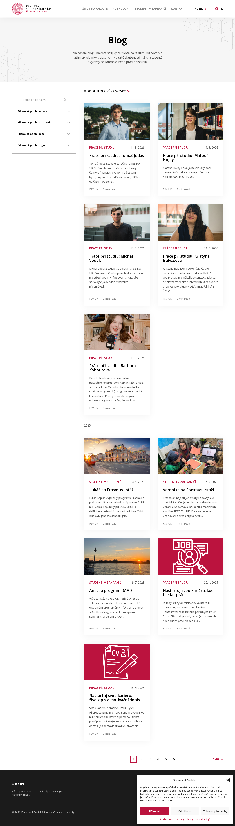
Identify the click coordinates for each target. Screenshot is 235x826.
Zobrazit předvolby (215, 811)
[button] (227, 780)
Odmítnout (185, 811)
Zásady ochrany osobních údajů (193, 819)
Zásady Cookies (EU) (52, 791)
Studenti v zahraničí (150, 8)
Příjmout (154, 811)
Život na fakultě (95, 8)
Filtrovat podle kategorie (35, 122)
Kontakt (177, 8)
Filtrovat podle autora (33, 111)
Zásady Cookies (166, 819)
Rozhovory (121, 8)
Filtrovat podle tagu (31, 145)
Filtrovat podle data (31, 134)
